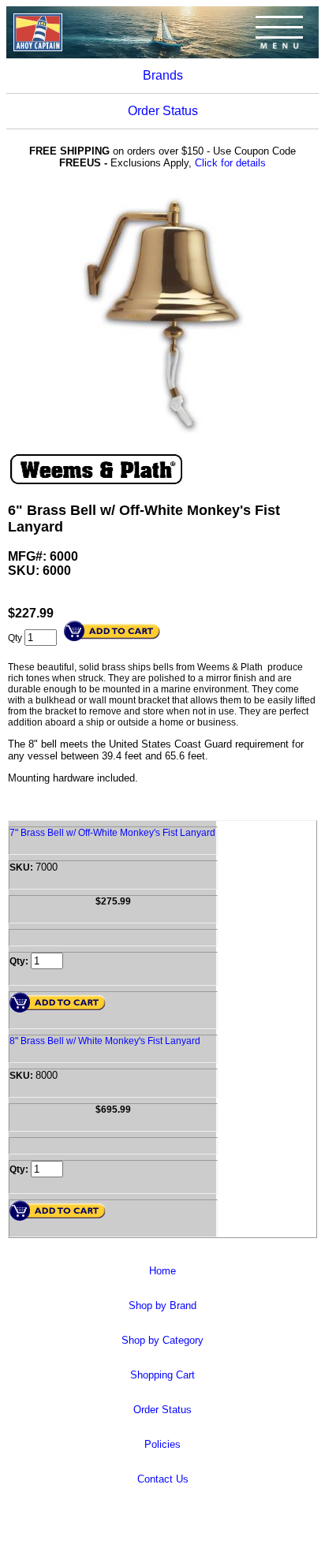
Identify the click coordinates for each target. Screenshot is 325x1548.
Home (162, 1271)
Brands (163, 75)
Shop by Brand (162, 1305)
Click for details (230, 163)
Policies (162, 1444)
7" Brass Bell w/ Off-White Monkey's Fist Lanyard (112, 832)
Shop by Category (162, 1340)
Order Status (163, 110)
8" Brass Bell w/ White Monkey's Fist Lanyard (104, 1040)
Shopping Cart (162, 1375)
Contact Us (163, 1479)
